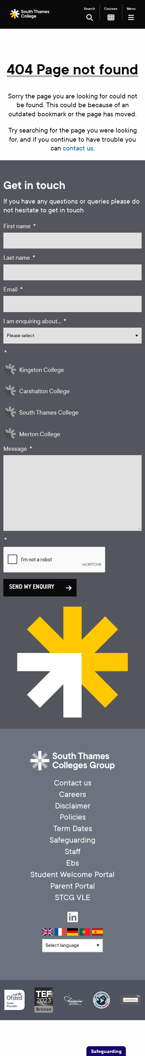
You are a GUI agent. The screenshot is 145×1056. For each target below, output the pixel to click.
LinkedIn (72, 917)
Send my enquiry (31, 587)
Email (13, 290)
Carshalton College (44, 391)
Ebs (72, 863)
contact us (78, 148)
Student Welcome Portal (72, 874)
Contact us (72, 783)
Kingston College (41, 370)
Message (17, 449)
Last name (19, 258)
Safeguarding (72, 840)
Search (89, 8)
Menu (131, 8)
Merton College (39, 434)
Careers (72, 794)
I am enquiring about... (34, 321)
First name (19, 226)
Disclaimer (72, 806)
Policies (73, 817)
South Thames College (49, 412)
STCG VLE (72, 897)
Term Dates (72, 828)
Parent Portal (72, 886)
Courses (110, 8)
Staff (73, 851)
